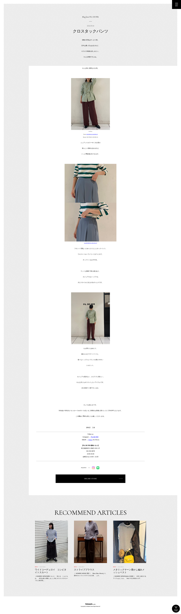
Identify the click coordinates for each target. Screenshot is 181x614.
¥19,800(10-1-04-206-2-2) (92, 134)
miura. (90, 440)
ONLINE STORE (176, 609)
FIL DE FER (94, 437)
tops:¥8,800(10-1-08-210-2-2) (90, 243)
